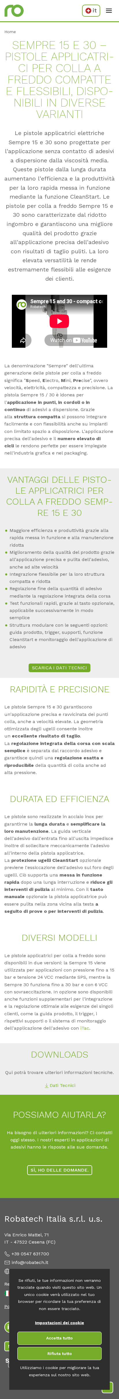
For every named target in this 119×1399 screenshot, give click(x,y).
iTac (84, 1028)
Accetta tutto (59, 1338)
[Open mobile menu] (109, 11)
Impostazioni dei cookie (59, 1322)
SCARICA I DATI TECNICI (59, 667)
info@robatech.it (30, 1262)
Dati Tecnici (62, 1085)
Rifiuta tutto (59, 1353)
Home (10, 31)
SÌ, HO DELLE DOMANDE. (60, 1170)
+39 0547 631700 (30, 1254)
